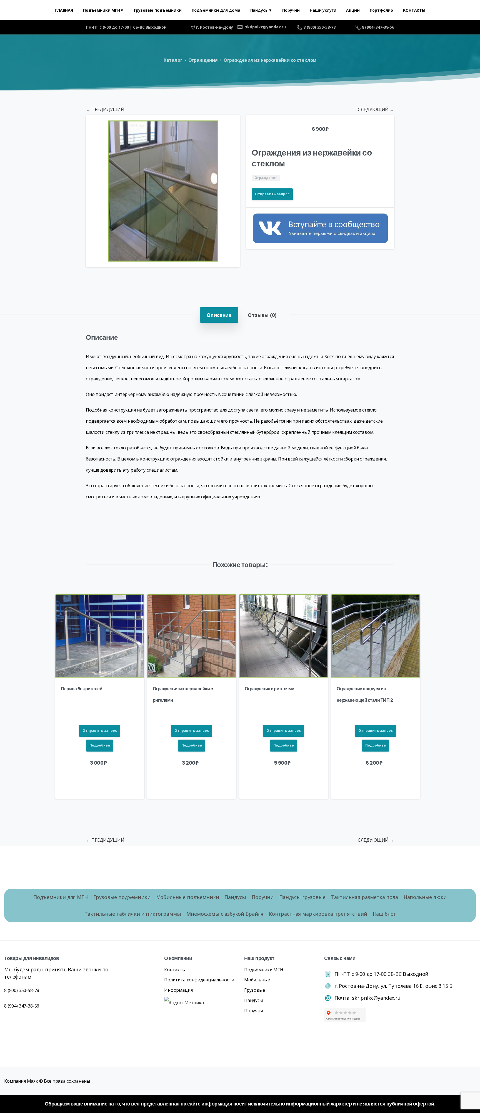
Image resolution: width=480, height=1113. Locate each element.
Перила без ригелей (81, 689)
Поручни (263, 897)
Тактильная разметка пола (364, 897)
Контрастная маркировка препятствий (318, 913)
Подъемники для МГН (60, 897)
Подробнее (99, 745)
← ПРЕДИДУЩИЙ (105, 109)
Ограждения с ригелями (269, 689)
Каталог (173, 60)
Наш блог (384, 913)
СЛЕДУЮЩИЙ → (376, 109)
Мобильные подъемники (187, 897)
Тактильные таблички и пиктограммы (132, 913)
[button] (231, 124)
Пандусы (235, 897)
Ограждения (203, 60)
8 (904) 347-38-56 (378, 27)
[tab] (219, 315)
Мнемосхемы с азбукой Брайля (224, 913)
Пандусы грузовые (302, 897)
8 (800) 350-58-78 (319, 27)
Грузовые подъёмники (122, 897)
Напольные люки (425, 897)
